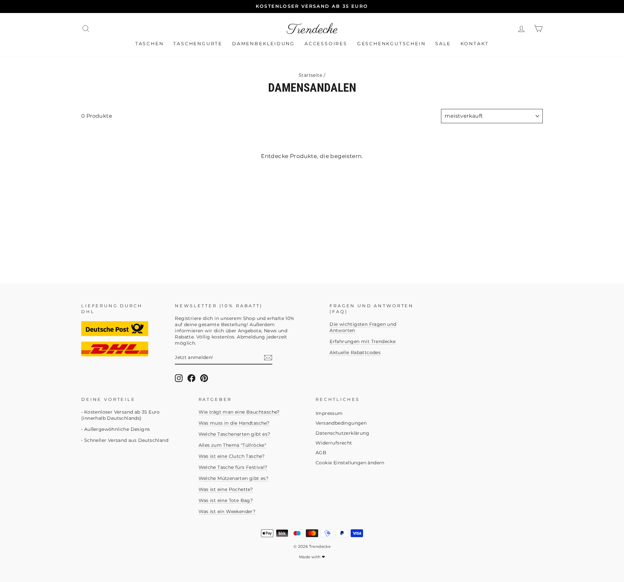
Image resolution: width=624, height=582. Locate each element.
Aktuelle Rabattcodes (355, 352)
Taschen (149, 43)
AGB (321, 452)
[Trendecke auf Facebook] (191, 378)
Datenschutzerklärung (342, 433)
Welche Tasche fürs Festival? (233, 467)
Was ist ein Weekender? (227, 511)
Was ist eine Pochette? (226, 489)
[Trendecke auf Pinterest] (204, 378)
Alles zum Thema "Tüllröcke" (232, 445)
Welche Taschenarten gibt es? (234, 434)
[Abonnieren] (268, 358)
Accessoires (326, 43)
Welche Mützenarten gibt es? (234, 478)
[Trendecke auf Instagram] (179, 378)
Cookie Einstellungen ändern (350, 462)
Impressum (329, 413)
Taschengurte (197, 43)
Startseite (310, 75)
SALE (442, 43)
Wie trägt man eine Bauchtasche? (239, 412)
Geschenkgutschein (391, 43)
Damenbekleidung (263, 43)
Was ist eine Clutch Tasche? (232, 456)
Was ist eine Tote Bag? (226, 500)
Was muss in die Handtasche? (234, 423)
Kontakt (475, 43)
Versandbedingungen (341, 423)
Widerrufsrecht (334, 442)
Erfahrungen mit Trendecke (363, 341)
